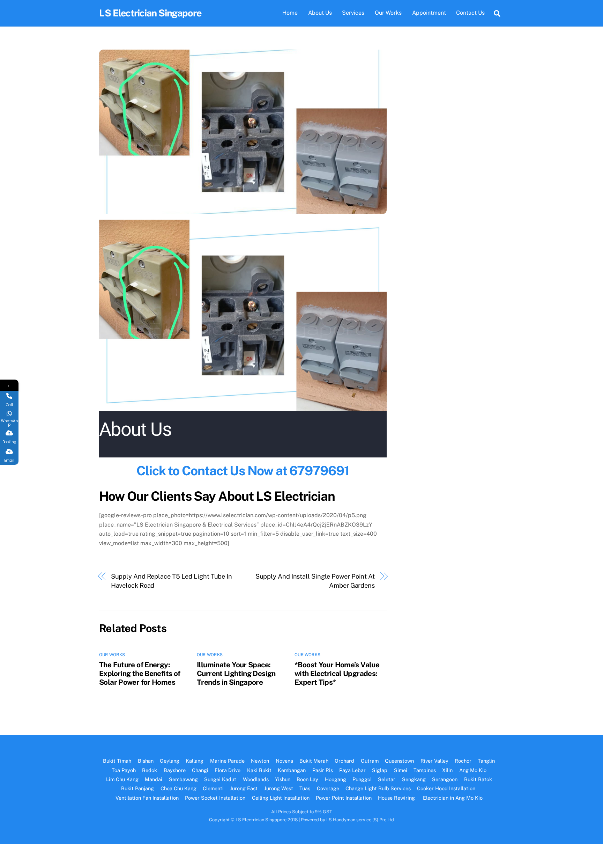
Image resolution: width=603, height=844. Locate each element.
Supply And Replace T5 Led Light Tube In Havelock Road (171, 581)
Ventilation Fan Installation (147, 798)
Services (353, 12)
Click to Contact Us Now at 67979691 (242, 470)
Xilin (447, 770)
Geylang (169, 761)
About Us (320, 12)
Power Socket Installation (215, 798)
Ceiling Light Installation (281, 798)
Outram (370, 761)
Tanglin (486, 761)
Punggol (362, 779)
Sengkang (414, 779)
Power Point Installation (344, 798)
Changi (200, 770)
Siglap (379, 770)
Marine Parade (227, 761)
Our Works (388, 12)
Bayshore (175, 770)
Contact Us (470, 12)
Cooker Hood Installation (447, 788)
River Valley (434, 761)
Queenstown (399, 761)
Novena (284, 761)
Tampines (425, 770)
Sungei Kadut (220, 779)
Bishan (146, 761)
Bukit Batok (478, 779)
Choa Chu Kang (178, 788)
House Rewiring (397, 798)
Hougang (335, 779)
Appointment (429, 12)
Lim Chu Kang (122, 779)
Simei (400, 770)
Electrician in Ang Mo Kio (453, 798)
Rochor (463, 761)
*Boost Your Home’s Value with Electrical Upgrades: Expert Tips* (337, 673)
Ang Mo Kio (472, 770)
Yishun (282, 779)
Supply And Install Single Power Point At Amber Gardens (315, 581)
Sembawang (183, 779)
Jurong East (244, 788)
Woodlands (256, 779)
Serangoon (444, 779)
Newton (260, 761)
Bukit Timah (117, 761)
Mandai (153, 779)
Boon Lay (307, 779)
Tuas (304, 788)
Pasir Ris (322, 770)
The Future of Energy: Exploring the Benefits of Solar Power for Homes (139, 673)
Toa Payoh (124, 770)
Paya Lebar (352, 770)
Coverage (328, 788)
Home (290, 12)
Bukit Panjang (137, 788)
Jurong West (278, 788)
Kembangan (292, 770)
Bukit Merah (313, 761)
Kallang (194, 761)
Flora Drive (227, 770)
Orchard (344, 761)
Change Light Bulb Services (378, 788)
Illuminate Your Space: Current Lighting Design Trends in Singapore (236, 673)
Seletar (386, 779)
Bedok (149, 770)
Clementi (213, 788)
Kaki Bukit (259, 770)
